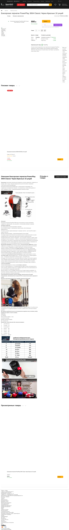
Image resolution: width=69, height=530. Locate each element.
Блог (52, 1)
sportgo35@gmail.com (18, 495)
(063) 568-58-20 (10, 1)
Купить (45, 21)
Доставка (24, 1)
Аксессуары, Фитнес (5, 503)
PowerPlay (38, 37)
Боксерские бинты (5, 500)
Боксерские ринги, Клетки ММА (7, 512)
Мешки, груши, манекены (6, 502)
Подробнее (33, 40)
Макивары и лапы (4, 501)
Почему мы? (29, 1)
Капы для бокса (4, 499)
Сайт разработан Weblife (6, 529)
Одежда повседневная (5, 506)
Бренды (2, 515)
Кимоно (2, 507)
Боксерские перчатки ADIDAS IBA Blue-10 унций (17, 151)
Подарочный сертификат (6, 514)
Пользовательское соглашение (7, 522)
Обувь (2, 508)
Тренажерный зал (4, 504)
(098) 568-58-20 (16, 1)
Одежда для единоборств (6, 505)
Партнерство (47, 1)
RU (58, 1)
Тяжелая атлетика (4, 509)
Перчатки (3, 497)
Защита (2, 498)
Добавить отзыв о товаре (61, 176)
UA (60, 1)
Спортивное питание (5, 511)
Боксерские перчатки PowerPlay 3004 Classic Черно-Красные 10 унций (21, 471)
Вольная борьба (4, 510)
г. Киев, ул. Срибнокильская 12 (7, 491)
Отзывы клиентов (36, 1)
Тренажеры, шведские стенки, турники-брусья (10, 513)
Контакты (42, 1)
